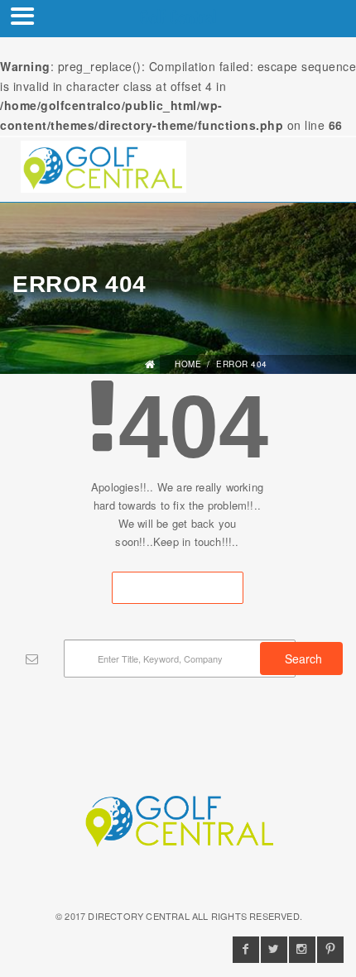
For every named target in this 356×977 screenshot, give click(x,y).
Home (188, 364)
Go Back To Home (177, 588)
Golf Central (178, 16)
